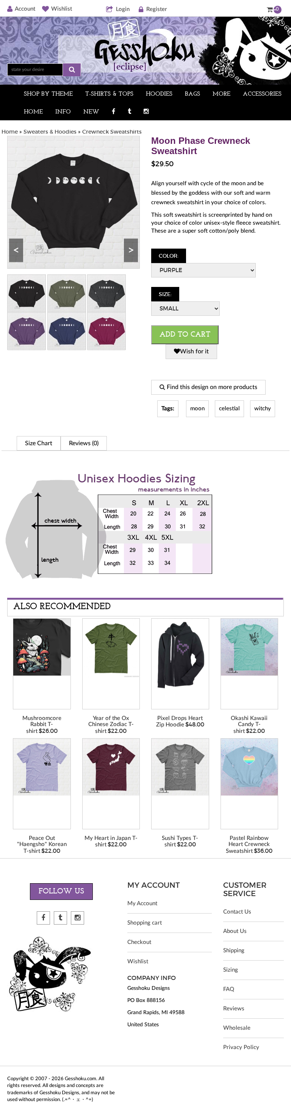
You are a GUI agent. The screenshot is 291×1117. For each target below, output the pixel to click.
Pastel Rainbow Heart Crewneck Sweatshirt (248, 844)
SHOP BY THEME (48, 94)
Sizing (230, 970)
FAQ (228, 989)
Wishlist (61, 9)
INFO (63, 112)
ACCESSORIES (262, 94)
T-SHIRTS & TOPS (109, 94)
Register (156, 9)
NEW (91, 112)
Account (25, 9)
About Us (235, 931)
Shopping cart (144, 923)
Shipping (233, 950)
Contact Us (237, 912)
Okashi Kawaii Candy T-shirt (249, 724)
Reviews (233, 1008)
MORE (221, 94)
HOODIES (159, 94)
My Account (142, 903)
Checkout (139, 942)
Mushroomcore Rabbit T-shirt (41, 724)
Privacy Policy (241, 1047)
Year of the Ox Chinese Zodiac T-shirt (111, 724)
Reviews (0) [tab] (84, 443)
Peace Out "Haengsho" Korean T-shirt (42, 844)
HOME (33, 112)
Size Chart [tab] (38, 443)
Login (123, 9)
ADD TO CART (185, 335)
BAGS (192, 94)
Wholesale (236, 1028)
